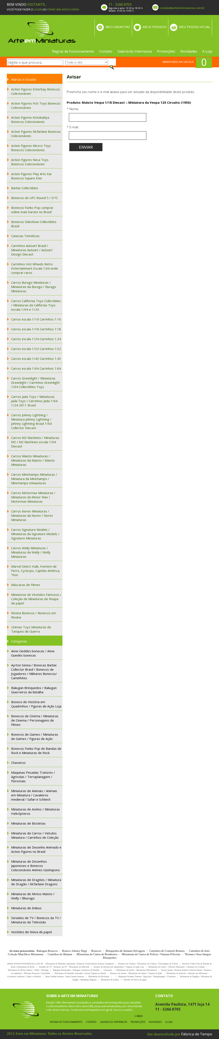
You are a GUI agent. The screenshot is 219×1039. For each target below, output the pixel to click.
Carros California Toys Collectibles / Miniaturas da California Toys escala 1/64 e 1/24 (36, 305)
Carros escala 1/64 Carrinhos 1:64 (36, 368)
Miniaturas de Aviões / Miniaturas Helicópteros (35, 811)
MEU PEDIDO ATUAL (194, 27)
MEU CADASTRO (117, 27)
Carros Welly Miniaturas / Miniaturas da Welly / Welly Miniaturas (30, 552)
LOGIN (38, 9)
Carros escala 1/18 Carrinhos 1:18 (36, 329)
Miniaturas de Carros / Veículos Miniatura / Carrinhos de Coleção (35, 835)
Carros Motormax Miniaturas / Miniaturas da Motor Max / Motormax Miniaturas (33, 497)
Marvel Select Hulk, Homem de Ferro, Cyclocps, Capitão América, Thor (35, 570)
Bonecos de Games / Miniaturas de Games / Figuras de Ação (34, 736)
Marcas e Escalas (23, 79)
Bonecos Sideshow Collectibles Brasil (33, 224)
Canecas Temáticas (25, 236)
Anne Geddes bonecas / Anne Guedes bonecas (33, 653)
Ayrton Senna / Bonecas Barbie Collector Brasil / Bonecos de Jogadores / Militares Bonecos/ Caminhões (34, 671)
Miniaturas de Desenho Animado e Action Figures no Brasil (36, 849)
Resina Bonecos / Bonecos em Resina (33, 615)
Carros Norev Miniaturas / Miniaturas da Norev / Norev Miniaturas (32, 515)
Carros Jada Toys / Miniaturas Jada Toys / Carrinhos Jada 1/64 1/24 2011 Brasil (34, 400)
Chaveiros (18, 762)
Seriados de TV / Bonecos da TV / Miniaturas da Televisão (36, 920)
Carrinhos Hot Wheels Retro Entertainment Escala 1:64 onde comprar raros (34, 268)
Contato (105, 51)
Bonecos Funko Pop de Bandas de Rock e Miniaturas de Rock (36, 750)
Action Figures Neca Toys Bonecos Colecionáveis (30, 162)
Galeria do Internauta (134, 51)
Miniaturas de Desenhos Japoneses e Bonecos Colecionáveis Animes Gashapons (35, 865)
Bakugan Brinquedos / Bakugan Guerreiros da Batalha (34, 690)
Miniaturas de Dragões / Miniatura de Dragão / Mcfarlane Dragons (36, 882)
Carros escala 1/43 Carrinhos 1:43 (36, 358)
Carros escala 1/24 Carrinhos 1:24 (36, 339)
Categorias (19, 641)
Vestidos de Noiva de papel (31, 932)
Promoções (166, 51)
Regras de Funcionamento (73, 51)
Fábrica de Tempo (196, 1034)
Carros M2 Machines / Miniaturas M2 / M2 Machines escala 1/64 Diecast (35, 441)
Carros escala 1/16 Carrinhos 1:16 (36, 319)
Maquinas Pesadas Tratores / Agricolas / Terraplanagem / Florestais (33, 776)
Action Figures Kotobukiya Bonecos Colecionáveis (30, 119)
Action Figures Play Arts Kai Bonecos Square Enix (31, 176)
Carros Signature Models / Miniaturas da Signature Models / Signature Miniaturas (35, 533)
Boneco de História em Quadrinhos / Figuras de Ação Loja (36, 704)
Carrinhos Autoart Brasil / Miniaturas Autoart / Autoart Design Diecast (31, 250)
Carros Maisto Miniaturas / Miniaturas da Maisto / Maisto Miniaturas (33, 460)
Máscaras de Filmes (25, 585)
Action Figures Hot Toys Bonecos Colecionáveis (36, 105)
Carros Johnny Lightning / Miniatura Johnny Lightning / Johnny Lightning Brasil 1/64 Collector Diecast (31, 421)
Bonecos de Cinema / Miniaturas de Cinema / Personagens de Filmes (34, 720)
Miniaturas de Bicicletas (28, 823)
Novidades (188, 51)
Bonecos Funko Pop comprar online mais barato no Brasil (32, 209)
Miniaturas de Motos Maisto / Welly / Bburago (33, 896)
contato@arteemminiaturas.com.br (182, 8)
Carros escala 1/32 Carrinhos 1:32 (36, 349)
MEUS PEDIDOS (154, 27)
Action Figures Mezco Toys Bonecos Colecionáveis (31, 147)
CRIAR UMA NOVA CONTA (63, 9)
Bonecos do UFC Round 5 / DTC (34, 198)
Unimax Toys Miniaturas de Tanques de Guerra (31, 629)
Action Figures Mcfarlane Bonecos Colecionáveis (36, 133)
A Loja (207, 51)
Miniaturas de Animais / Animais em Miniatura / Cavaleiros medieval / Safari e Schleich (34, 795)
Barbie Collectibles (24, 188)
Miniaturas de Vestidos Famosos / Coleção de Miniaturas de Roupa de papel (36, 598)
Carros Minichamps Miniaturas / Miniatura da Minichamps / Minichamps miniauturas (34, 478)
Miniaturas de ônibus (26, 908)
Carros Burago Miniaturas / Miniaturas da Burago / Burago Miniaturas (33, 286)
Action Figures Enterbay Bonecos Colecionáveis (35, 91)
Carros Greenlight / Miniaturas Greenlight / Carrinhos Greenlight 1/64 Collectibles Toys (35, 382)
